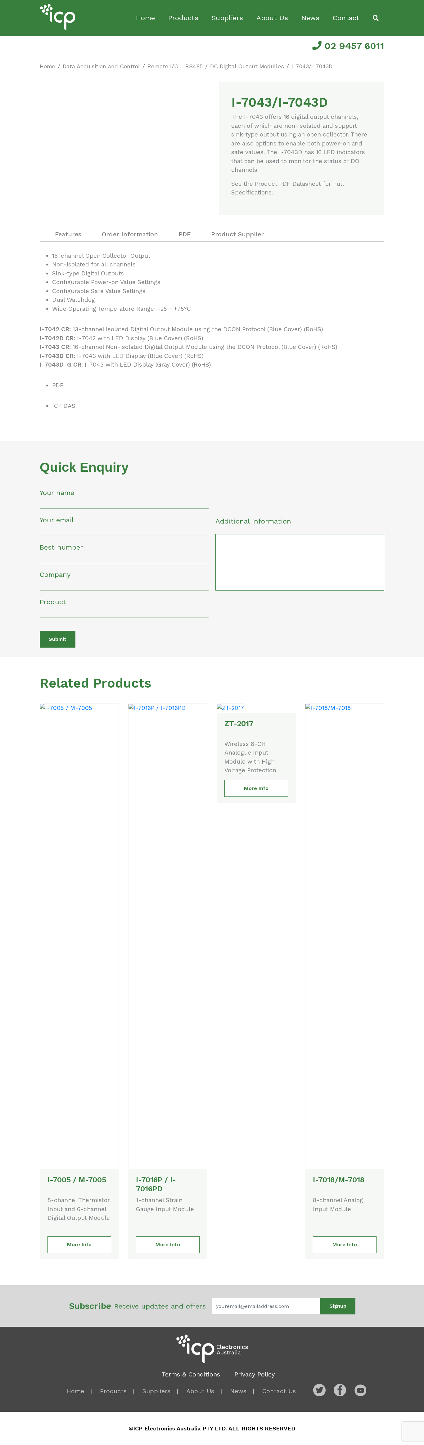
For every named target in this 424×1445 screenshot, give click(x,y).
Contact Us (279, 1391)
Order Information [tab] (130, 234)
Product (53, 602)
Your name (57, 493)
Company (55, 574)
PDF (58, 385)
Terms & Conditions (191, 1374)
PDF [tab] (184, 234)
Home (145, 18)
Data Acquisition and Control (101, 66)
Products (183, 18)
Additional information (253, 521)
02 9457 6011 (353, 45)
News (310, 18)
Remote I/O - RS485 (175, 66)
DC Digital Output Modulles (247, 66)
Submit (57, 639)
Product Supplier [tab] (237, 234)
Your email (57, 520)
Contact (346, 18)
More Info (79, 1244)
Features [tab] (68, 234)
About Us (272, 18)
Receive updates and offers (137, 1306)
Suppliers (227, 18)
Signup (337, 1306)
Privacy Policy (254, 1374)
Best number (61, 547)
